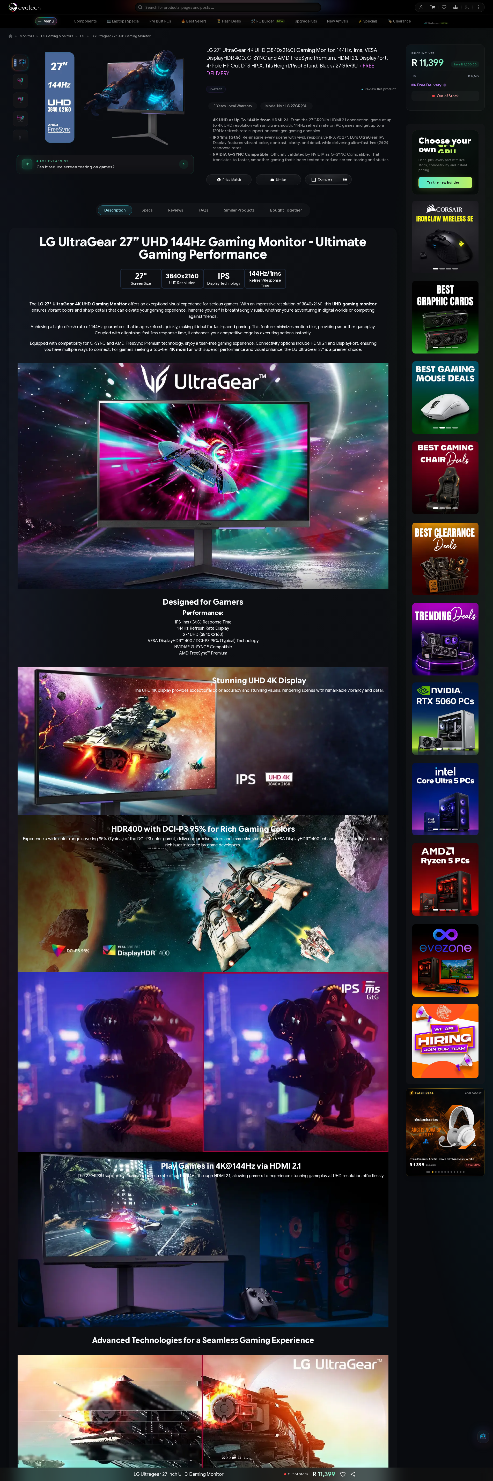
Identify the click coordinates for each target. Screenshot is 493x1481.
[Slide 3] (433, 1172)
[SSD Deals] (445, 317)
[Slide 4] (438, 1172)
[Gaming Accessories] (445, 397)
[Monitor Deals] (445, 477)
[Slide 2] (430, 1172)
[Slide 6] (445, 1172)
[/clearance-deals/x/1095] (445, 559)
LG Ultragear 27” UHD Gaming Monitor (121, 36)
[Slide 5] (442, 1172)
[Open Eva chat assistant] (483, 1437)
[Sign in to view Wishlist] (444, 7)
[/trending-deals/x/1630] (445, 639)
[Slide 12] (464, 1172)
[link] (85, 21)
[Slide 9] (454, 1172)
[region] (445, 238)
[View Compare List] (345, 179)
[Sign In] (421, 7)
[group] (281, 89)
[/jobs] (445, 1041)
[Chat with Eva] (456, 7)
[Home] (10, 36)
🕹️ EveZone (433, 21)
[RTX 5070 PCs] (444, 718)
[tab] (115, 210)
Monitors (27, 36)
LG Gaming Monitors (57, 36)
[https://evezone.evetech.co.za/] (445, 960)
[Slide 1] (427, 1172)
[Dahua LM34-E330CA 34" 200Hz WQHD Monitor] (445, 237)
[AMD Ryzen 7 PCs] (445, 879)
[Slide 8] (451, 1172)
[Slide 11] (460, 1172)
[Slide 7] (448, 1172)
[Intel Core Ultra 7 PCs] (445, 799)
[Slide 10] (457, 1172)
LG (82, 36)
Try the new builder (445, 182)
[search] (228, 7)
